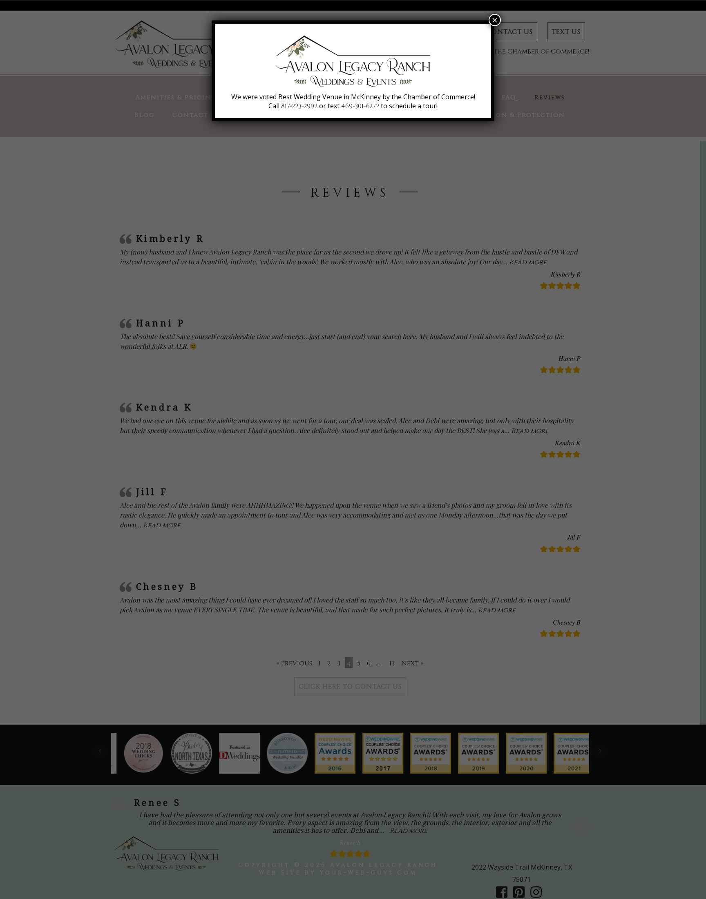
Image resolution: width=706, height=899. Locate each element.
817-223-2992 (299, 106)
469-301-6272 (360, 106)
